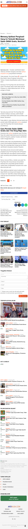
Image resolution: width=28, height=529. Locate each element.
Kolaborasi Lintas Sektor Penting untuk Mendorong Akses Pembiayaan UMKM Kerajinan (21, 234)
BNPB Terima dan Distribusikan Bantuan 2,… (16, 392)
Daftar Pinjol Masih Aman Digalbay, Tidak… (15, 424)
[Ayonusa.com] (14, 2)
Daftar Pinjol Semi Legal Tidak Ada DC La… (16, 430)
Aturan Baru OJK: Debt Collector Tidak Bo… (16, 419)
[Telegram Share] (22, 205)
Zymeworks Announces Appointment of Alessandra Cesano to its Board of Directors (21, 212)
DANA (16, 196)
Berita (2, 318)
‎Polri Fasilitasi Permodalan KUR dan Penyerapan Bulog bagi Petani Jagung (6, 234)
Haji (10, 346)
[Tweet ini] (19, 205)
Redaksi (7, 509)
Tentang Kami (7, 511)
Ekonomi (8, 411)
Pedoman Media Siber (7, 513)
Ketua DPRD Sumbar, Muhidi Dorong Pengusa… (15, 342)
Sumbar (6, 318)
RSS (15, 519)
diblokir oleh (15, 499)
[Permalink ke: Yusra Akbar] (2, 44)
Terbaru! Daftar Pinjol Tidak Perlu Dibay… (14, 442)
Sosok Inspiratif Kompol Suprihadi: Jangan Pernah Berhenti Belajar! (7, 265)
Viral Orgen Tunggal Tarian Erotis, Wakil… (14, 330)
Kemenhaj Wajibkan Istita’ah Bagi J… (15, 348)
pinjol (4, 484)
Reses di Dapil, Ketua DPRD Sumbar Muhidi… (15, 403)
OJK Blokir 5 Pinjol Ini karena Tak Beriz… (16, 447)
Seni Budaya (16, 334)
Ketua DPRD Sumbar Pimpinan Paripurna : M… (13, 381)
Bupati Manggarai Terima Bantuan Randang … (15, 397)
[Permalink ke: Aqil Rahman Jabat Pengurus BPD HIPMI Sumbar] (21, 259)
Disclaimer (20, 513)
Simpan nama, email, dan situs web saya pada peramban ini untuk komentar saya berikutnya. (12, 292)
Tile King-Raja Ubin (5, 199)
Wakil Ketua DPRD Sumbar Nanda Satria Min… (16, 386)
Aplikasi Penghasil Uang (7, 196)
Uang (13, 199)
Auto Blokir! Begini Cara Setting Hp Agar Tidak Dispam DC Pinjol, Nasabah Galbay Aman (6, 212)
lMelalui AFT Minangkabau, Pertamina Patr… (15, 354)
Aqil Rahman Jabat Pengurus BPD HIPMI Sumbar (20, 265)
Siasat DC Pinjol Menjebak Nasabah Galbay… (15, 436)
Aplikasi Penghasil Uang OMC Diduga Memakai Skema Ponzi (21, 249)
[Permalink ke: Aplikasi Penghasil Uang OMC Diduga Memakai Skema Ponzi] (21, 243)
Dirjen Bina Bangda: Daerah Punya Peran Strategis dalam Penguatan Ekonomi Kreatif (6, 250)
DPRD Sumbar (6, 479)
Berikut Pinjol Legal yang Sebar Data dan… (15, 453)
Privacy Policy (20, 511)
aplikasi (19, 122)
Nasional (11, 334)
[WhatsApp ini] (25, 205)
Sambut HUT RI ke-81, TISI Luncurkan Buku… (15, 336)
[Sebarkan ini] (15, 205)
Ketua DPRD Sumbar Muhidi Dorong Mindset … (13, 320)
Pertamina (11, 351)
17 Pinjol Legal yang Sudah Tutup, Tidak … (16, 413)
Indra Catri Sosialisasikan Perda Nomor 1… (16, 325)
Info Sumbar (5, 361)
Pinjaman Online (7, 481)
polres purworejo (8, 487)
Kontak (20, 509)
